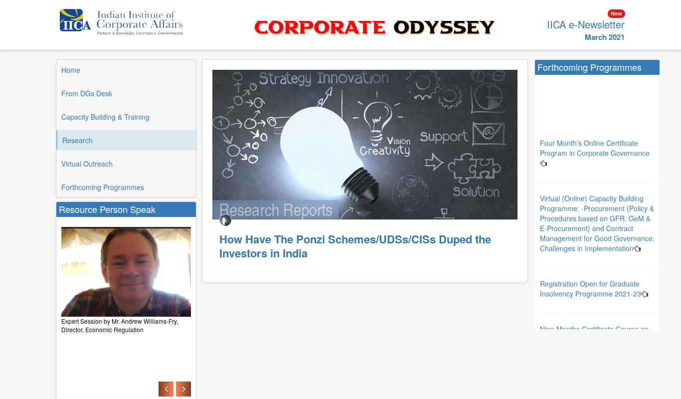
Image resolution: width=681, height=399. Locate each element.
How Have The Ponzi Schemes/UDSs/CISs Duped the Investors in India (355, 246)
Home (70, 70)
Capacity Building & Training (105, 117)
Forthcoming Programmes (102, 187)
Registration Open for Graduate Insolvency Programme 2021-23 (590, 282)
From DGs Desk (86, 93)
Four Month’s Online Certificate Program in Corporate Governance (595, 141)
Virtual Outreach (87, 164)
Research (77, 140)
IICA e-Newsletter (586, 24)
